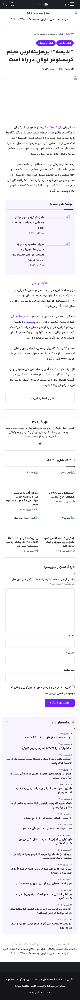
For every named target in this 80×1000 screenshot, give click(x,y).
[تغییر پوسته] (12, 6)
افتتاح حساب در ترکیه (23, 949)
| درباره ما (34, 993)
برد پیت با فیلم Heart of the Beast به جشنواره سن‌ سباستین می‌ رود (22, 542)
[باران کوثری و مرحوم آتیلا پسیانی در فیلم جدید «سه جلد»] (58, 222)
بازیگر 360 (55, 127)
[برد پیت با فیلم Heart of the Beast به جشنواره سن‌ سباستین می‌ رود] (21, 525)
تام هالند (21, 316)
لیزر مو (41, 949)
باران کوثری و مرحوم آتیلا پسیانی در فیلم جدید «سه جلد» (28, 222)
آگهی (6, 949)
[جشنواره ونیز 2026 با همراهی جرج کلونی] (58, 480)
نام (72, 635)
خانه (68, 34)
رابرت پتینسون (33, 322)
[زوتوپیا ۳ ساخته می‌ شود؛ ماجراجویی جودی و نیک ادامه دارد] (58, 525)
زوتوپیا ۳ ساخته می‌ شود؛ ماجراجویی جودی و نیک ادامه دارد (59, 542)
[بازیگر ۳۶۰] (40, 4)
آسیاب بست (62, 19)
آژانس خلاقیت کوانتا (26, 986)
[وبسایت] (40, 443)
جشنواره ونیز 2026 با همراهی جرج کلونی (62, 495)
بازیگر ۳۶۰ (65, 69)
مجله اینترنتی (54, 949)
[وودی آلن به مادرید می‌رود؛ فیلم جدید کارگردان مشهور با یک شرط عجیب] (21, 480)
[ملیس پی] (40, 283)
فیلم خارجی (39, 34)
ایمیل (70, 653)
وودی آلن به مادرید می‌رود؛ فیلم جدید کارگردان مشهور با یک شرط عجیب (22, 499)
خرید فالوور (47, 19)
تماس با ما (45, 993)
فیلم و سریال (55, 34)
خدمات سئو (70, 949)
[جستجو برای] (5, 6)
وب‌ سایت (69, 670)
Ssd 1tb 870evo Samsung (25, 19)
